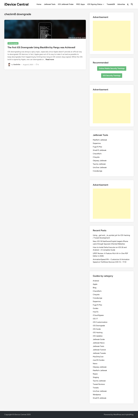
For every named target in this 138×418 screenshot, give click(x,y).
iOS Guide (97, 329)
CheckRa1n (97, 154)
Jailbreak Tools (49, 4)
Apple (95, 284)
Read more (50, 59)
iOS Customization (100, 322)
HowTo (95, 312)
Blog (94, 288)
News (95, 363)
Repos (95, 374)
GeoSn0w (16, 64)
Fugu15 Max (97, 147)
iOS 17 (95, 319)
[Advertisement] (111, 36)
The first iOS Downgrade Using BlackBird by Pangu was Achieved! (41, 47)
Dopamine (97, 143)
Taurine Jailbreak (99, 164)
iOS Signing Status (94, 4)
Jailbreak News (98, 343)
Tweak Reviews (99, 384)
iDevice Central (16, 4)
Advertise (121, 4)
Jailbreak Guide (99, 339)
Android (96, 281)
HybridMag (129, 414)
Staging (96, 377)
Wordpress (97, 395)
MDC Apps (80, 4)
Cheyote (96, 157)
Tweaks (96, 388)
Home (39, 4)
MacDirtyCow (98, 357)
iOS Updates (97, 336)
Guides (95, 308)
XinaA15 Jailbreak (99, 150)
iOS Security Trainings (111, 75)
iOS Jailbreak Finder (66, 4)
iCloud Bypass (98, 315)
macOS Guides (98, 360)
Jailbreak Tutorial (99, 350)
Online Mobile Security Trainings (112, 68)
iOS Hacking (97, 332)
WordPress (117, 414)
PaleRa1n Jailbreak (100, 140)
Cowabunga (97, 171)
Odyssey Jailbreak (100, 161)
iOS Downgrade (13, 43)
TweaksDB (111, 4)
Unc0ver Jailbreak (100, 167)
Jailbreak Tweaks (99, 353)
